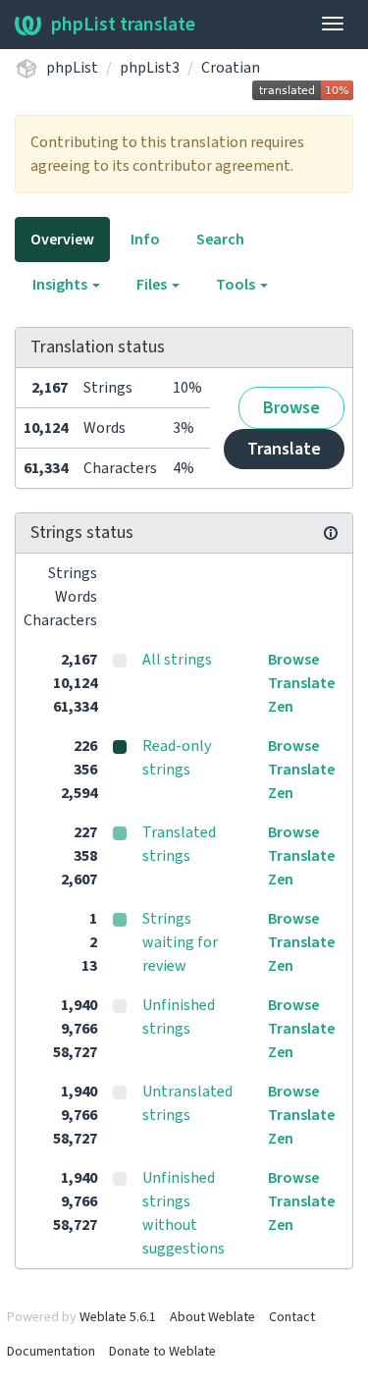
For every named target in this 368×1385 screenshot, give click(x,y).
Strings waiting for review (180, 942)
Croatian (230, 68)
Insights (61, 284)
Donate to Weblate (162, 1351)
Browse (291, 408)
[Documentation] (331, 533)
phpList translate (123, 24)
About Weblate (212, 1317)
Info (145, 239)
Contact (292, 1317)
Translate (284, 449)
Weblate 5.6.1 (117, 1317)
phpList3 (150, 68)
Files (153, 284)
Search (220, 239)
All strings (177, 659)
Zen (280, 707)
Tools (237, 284)
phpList (72, 68)
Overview (62, 239)
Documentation (51, 1351)
